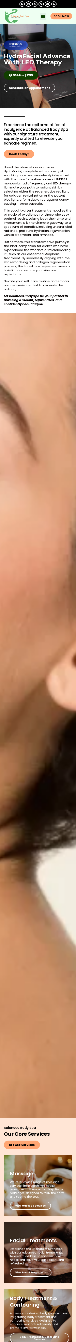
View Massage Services (30, 1205)
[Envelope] (47, 4)
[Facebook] (22, 4)
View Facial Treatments (30, 1272)
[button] (43, 16)
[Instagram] (28, 4)
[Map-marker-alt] (41, 4)
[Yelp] (34, 4)
